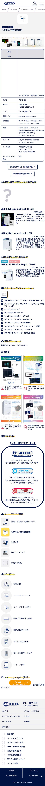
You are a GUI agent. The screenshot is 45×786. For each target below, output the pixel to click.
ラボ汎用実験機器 (14, 755)
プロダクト (5, 711)
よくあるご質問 (6, 722)
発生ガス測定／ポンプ (16, 759)
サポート (26, 716)
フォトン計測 (12, 763)
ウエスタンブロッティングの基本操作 (17, 323)
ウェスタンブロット (15, 738)
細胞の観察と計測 (14, 751)
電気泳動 (10, 734)
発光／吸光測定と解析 (16, 746)
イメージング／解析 (15, 742)
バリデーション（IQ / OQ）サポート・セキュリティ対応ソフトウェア (24, 305)
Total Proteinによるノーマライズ (16, 316)
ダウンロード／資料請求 (31, 711)
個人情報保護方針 (11, 776)
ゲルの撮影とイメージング (13, 313)
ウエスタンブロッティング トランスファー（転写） (22, 326)
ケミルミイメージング (12, 309)
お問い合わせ (6, 727)
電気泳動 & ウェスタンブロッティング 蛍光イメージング (23, 300)
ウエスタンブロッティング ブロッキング (18, 329)
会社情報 (26, 722)
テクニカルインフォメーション (11, 716)
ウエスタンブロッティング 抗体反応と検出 (19, 333)
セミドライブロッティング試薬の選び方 (18, 319)
